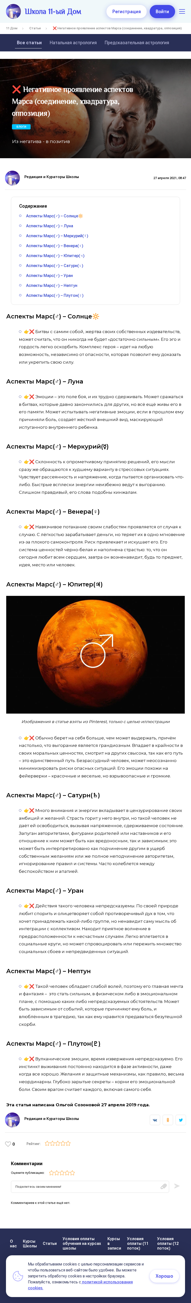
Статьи (35, 28)
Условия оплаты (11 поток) (137, 1243)
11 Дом (11, 28)
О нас (13, 1243)
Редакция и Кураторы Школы (51, 177)
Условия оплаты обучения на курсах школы (82, 1243)
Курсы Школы (30, 1243)
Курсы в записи (114, 1243)
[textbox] (90, 1187)
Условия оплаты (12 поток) (168, 1243)
